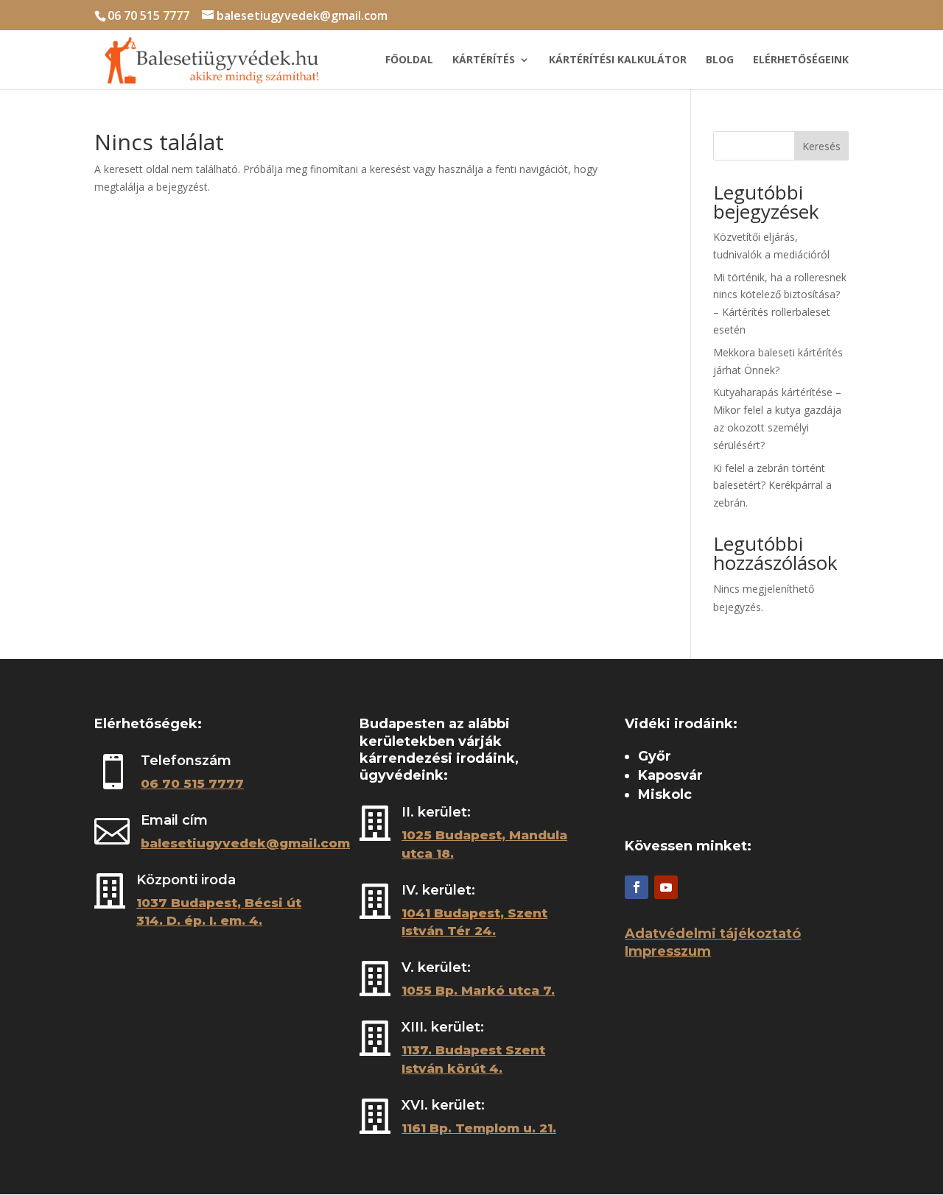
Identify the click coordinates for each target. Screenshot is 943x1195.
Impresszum (668, 951)
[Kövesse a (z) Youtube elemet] (666, 887)
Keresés (821, 146)
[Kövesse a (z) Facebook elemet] (636, 887)
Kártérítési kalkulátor (618, 60)
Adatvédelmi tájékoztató (713, 934)
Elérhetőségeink (801, 60)
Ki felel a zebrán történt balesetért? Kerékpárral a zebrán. (772, 485)
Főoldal (409, 60)
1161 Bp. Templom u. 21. (479, 1128)
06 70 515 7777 (148, 15)
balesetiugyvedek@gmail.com (245, 843)
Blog (720, 60)
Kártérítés (483, 60)
